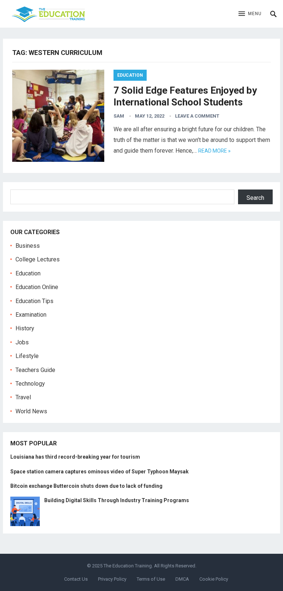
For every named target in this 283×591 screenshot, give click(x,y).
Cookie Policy (213, 579)
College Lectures (37, 259)
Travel (23, 397)
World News (31, 411)
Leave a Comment (197, 116)
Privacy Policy (112, 579)
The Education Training (128, 566)
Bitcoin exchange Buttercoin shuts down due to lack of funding (86, 486)
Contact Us (76, 579)
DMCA (182, 579)
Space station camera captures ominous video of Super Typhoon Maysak (99, 471)
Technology (30, 383)
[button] (250, 14)
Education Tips (34, 301)
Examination (30, 314)
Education (130, 75)
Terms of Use (151, 579)
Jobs (22, 342)
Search (255, 197)
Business (27, 245)
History (24, 328)
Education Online (36, 287)
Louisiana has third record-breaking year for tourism (75, 457)
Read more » (214, 151)
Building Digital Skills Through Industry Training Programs (116, 500)
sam (118, 116)
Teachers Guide (35, 369)
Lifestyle (27, 355)
